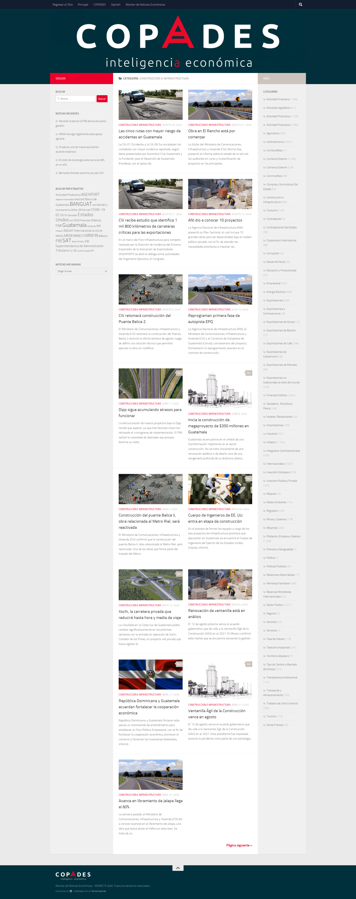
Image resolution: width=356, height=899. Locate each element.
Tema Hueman (98, 891)
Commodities (274, 176)
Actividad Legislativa (278, 107)
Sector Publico (275, 605)
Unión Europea (83, 251)
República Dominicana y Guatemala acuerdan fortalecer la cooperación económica (149, 706)
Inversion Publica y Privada (282, 480)
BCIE (95, 205)
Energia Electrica (276, 292)
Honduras (91, 226)
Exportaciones (275, 300)
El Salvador (71, 215)
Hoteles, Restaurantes (279, 416)
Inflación (59, 231)
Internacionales (275, 463)
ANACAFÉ (80, 199)
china (81, 210)
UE (75, 250)
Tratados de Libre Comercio (282, 703)
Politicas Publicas (276, 566)
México (103, 236)
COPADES (99, 4)
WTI (92, 250)
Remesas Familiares (278, 583)
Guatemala (74, 225)
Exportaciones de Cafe (279, 343)
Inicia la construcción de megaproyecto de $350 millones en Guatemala (218, 425)
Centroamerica (275, 142)
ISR (93, 231)
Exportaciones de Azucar (281, 322)
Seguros (271, 613)
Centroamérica (63, 209)
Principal (83, 4)
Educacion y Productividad (281, 270)
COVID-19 (98, 210)
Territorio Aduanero (278, 656)
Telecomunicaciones (278, 647)
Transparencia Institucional (282, 677)
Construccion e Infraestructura (140, 124)
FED (76, 220)
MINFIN (91, 235)
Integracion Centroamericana (283, 450)
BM (103, 205)
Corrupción (273, 253)
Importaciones (275, 425)
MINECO (79, 236)
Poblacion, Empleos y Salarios (283, 536)
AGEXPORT (90, 194)
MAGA (60, 236)
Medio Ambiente (276, 502)
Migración (272, 510)
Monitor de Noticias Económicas (145, 4)
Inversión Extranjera (278, 472)
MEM (68, 236)
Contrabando (274, 219)
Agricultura (273, 133)
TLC (70, 250)
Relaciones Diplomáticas (280, 575)
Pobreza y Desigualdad (280, 549)
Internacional (82, 230)
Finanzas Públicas (90, 220)
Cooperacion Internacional (281, 240)
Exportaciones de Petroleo (282, 365)
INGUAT (68, 230)
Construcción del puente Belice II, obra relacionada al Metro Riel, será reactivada (149, 521)
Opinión (116, 4)
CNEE (88, 210)
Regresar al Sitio (63, 4)
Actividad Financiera (278, 99)
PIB (59, 240)
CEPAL (74, 210)
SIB (87, 241)
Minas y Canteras (276, 519)
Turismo (271, 716)
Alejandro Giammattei (65, 199)
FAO (71, 220)
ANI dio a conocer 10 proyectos (215, 220)
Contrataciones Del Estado (282, 227)
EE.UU (60, 215)
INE (98, 226)
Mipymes (272, 528)
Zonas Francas (275, 725)
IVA (97, 230)
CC (106, 205)
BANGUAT (81, 204)
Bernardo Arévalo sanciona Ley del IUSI (81, 173)
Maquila (271, 493)
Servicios (272, 622)
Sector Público (78, 241)
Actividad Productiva (68, 195)
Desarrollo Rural (276, 262)
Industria (272, 433)
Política (271, 558)
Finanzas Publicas (277, 395)
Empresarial (273, 283)
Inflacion (271, 442)
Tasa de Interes (275, 639)
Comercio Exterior (277, 159)
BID (99, 205)
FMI (59, 226)
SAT (66, 240)
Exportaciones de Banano (281, 330)
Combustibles (275, 150)
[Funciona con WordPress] (71, 891)
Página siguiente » (239, 845)
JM (100, 230)
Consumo (272, 210)
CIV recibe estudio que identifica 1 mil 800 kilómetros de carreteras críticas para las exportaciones (148, 226)
